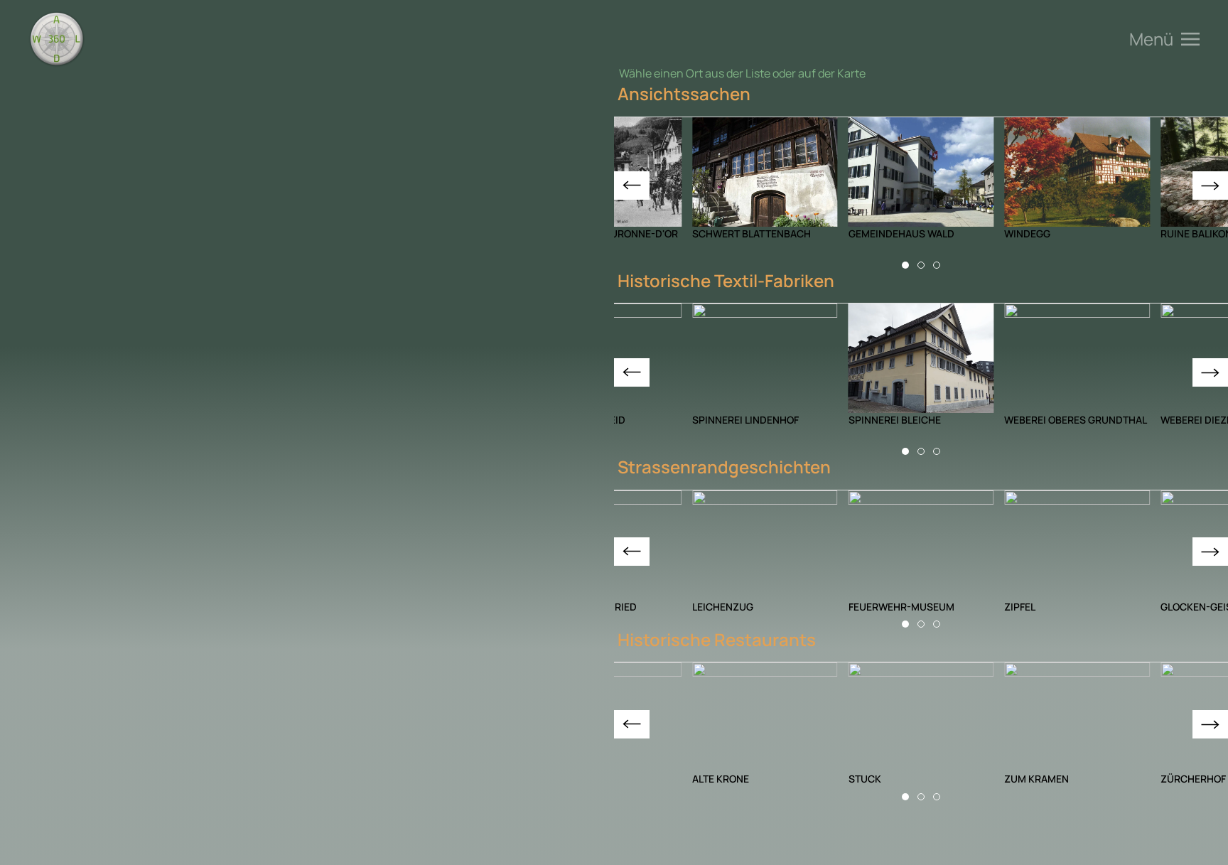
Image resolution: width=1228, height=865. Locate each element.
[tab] (905, 265)
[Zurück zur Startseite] (56, 39)
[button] (1164, 39)
